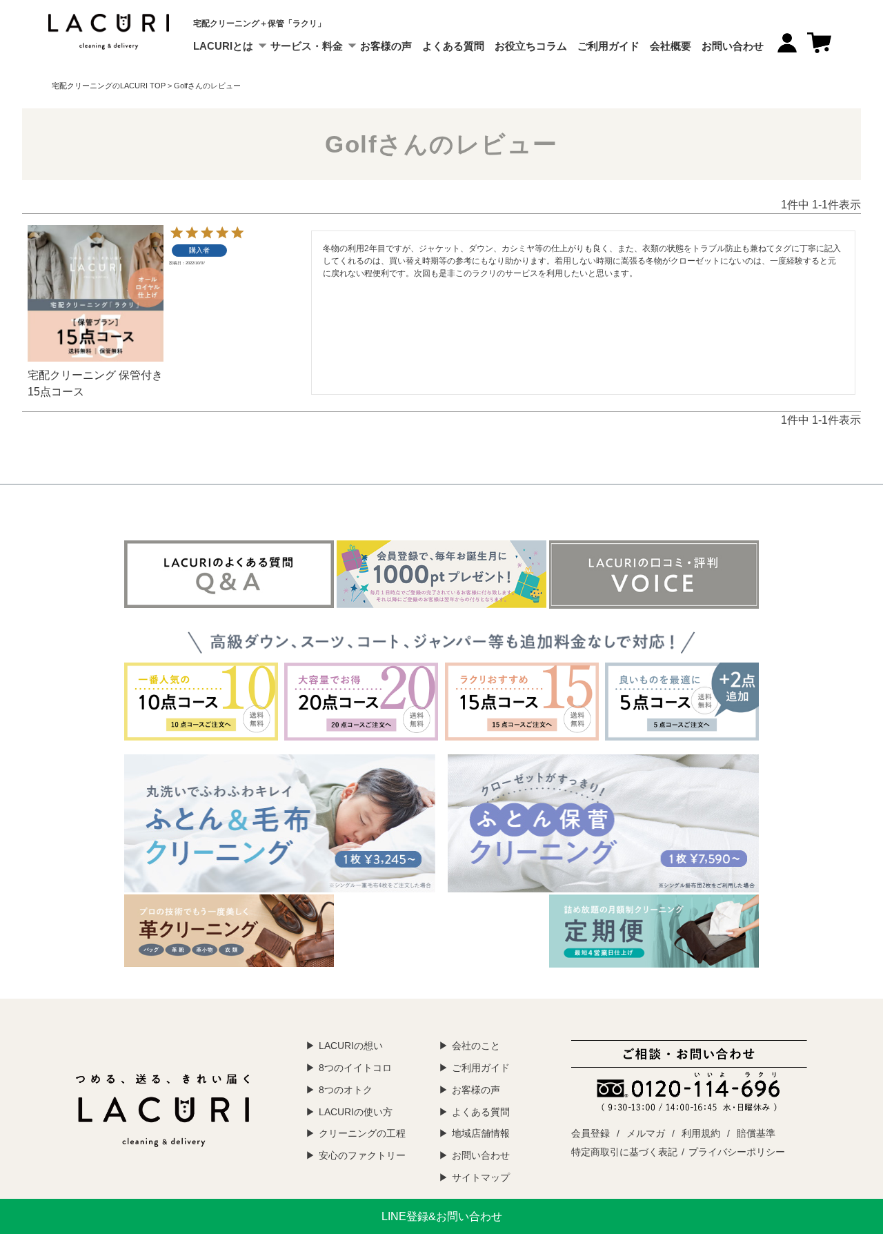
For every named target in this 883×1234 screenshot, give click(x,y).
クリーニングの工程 (362, 1133)
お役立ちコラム (531, 46)
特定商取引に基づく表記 (624, 1151)
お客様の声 (386, 46)
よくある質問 (453, 46)
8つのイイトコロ (355, 1067)
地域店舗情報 (481, 1133)
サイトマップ (481, 1177)
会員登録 (590, 1133)
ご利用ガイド (608, 46)
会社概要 (670, 46)
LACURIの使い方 (356, 1111)
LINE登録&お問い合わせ (441, 1216)
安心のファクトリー (362, 1155)
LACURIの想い (351, 1045)
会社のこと (476, 1045)
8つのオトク (346, 1089)
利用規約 (701, 1133)
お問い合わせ (733, 46)
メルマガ (645, 1133)
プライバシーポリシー (736, 1151)
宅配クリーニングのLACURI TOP (109, 85)
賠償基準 (756, 1133)
